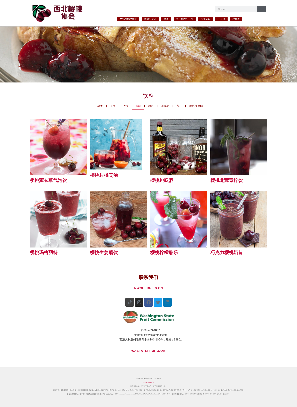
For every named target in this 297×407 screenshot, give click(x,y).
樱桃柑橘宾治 (104, 175)
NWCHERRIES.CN (148, 288)
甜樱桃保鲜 (196, 105)
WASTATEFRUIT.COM (148, 351)
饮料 (138, 105)
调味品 (165, 105)
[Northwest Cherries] (59, 13)
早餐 (100, 105)
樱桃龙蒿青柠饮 (226, 180)
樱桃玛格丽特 (44, 252)
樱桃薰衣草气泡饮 (48, 180)
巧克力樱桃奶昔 (226, 252)
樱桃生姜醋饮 (104, 252)
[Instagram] (139, 302)
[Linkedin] (167, 302)
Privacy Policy (149, 382)
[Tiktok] (129, 302)
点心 (179, 105)
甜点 (151, 105)
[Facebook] (148, 302)
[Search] (261, 9)
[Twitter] (158, 302)
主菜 (113, 105)
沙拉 (125, 105)
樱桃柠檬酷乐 (164, 252)
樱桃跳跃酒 (161, 180)
